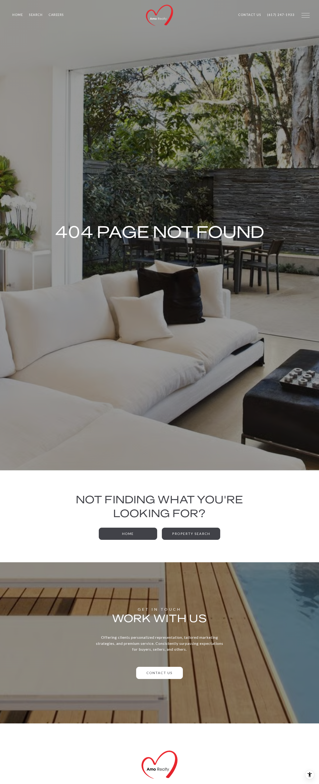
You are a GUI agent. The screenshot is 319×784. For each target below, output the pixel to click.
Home (128, 534)
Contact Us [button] (159, 673)
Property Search (191, 534)
